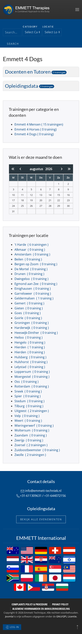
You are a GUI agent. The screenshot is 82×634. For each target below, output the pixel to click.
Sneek (28, 391)
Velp (27, 416)
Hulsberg (30, 357)
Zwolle (30, 455)
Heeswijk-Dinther (36, 333)
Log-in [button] (14, 627)
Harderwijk (32, 328)
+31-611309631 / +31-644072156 (43, 496)
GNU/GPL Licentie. (66, 616)
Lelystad (30, 367)
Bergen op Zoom (36, 264)
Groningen (31, 323)
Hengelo (30, 342)
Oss (26, 381)
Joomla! (9, 616)
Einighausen (32, 288)
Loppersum (32, 372)
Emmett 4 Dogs (34, 134)
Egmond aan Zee (36, 284)
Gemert (29, 303)
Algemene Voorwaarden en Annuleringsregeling (41, 608)
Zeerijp (29, 440)
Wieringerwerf (34, 425)
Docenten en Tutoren (35, 72)
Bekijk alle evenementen (41, 519)
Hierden (30, 347)
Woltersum (32, 430)
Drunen (29, 274)
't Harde (31, 244)
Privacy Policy (60, 604)
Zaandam (30, 435)
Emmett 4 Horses (35, 129)
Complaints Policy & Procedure (29, 604)
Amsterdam (32, 254)
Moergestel (32, 377)
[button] (77, 9)
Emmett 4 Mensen (38, 124)
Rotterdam (32, 386)
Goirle (28, 318)
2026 (48, 169)
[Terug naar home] (27, 9)
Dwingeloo (31, 279)
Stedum (29, 401)
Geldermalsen (34, 298)
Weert (28, 420)
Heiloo (28, 337)
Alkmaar (30, 249)
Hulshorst (31, 362)
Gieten (28, 308)
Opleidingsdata (29, 86)
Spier (27, 396)
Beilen (28, 259)
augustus (37, 169)
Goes (27, 313)
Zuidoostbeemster (37, 450)
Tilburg (29, 406)
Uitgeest (32, 411)
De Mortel (31, 269)
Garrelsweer (33, 293)
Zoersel (31, 445)
